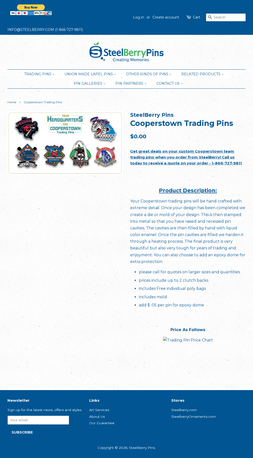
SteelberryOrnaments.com (193, 416)
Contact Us (168, 83)
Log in (138, 17)
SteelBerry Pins (142, 448)
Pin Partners (129, 83)
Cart (196, 17)
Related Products (201, 74)
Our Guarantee (101, 423)
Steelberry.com (184, 410)
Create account (165, 17)
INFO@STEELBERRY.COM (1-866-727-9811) (45, 29)
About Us (97, 416)
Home (11, 102)
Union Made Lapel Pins (89, 74)
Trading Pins (38, 74)
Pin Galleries (88, 83)
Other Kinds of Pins (147, 74)
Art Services (99, 410)
